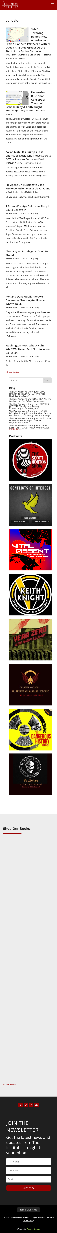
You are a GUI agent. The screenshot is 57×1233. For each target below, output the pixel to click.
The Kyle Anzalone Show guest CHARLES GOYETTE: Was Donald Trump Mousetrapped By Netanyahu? (29, 406)
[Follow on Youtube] (36, 1105)
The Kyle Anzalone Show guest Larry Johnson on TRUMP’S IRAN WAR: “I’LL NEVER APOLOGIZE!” (27, 393)
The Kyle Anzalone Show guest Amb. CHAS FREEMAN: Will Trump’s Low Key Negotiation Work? (30, 420)
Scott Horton (13, 192)
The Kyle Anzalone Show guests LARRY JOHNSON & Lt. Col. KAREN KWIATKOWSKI (29, 426)
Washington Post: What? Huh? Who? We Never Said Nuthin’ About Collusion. (28, 349)
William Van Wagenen (18, 55)
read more (11, 910)
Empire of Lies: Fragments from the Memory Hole (28, 1040)
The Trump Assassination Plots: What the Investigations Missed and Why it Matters (26, 875)
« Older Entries (12, 372)
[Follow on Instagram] (26, 1105)
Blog (39, 163)
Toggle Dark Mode (28, 1210)
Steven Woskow (15, 163)
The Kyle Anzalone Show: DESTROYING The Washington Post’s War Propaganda (30, 399)
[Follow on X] (20, 1105)
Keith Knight (13, 110)
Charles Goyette (15, 1044)
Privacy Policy (28, 1221)
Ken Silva (12, 879)
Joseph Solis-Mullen (17, 962)
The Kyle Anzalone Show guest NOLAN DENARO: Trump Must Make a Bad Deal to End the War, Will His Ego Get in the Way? (30, 413)
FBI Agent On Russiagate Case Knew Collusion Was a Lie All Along (28, 186)
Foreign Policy (19, 58)
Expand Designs (33, 1229)
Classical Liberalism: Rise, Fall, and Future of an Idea (28, 958)
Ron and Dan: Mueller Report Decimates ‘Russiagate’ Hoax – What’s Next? (25, 300)
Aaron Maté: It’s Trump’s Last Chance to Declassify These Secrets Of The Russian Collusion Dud (28, 155)
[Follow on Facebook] (31, 1105)
